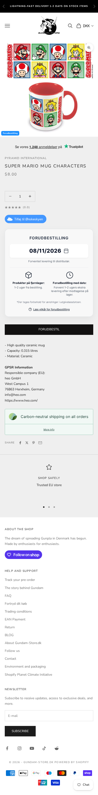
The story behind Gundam (24, 588)
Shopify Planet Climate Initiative (28, 674)
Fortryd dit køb (16, 603)
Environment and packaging (25, 666)
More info (49, 429)
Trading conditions (18, 611)
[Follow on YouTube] (31, 748)
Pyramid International (26, 158)
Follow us (12, 651)
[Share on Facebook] (20, 443)
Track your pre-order (20, 580)
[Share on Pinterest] (33, 443)
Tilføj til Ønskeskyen (28, 219)
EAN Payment (15, 619)
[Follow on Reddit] (56, 748)
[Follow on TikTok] (44, 748)
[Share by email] (40, 443)
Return (10, 627)
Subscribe (20, 731)
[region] (49, 481)
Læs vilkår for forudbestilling (51, 309)
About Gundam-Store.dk (23, 643)
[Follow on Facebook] (7, 748)
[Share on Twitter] (27, 443)
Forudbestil (49, 329)
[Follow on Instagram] (19, 748)
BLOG (9, 635)
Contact (10, 658)
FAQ (8, 596)
